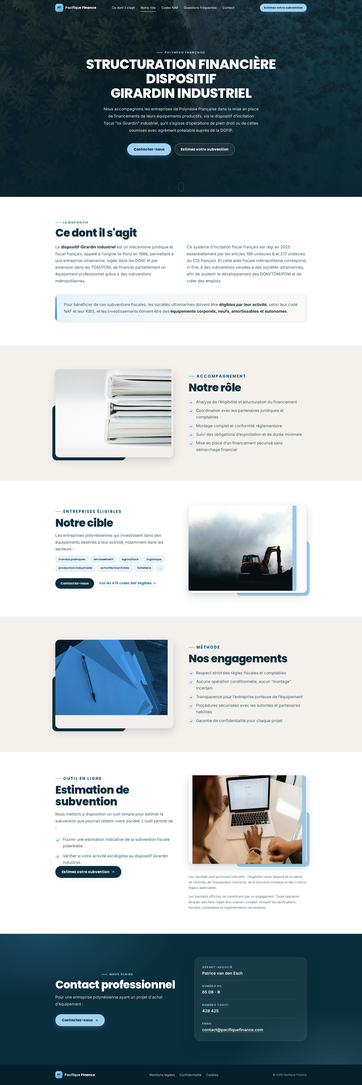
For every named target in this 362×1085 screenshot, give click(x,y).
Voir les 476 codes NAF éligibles (125, 583)
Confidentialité (191, 1075)
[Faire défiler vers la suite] (181, 186)
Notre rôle (148, 8)
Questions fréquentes (200, 8)
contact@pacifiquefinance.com (232, 1029)
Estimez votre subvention (283, 8)
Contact (228, 8)
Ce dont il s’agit (123, 8)
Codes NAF (169, 8)
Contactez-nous (149, 149)
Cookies (212, 1075)
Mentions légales (162, 1075)
